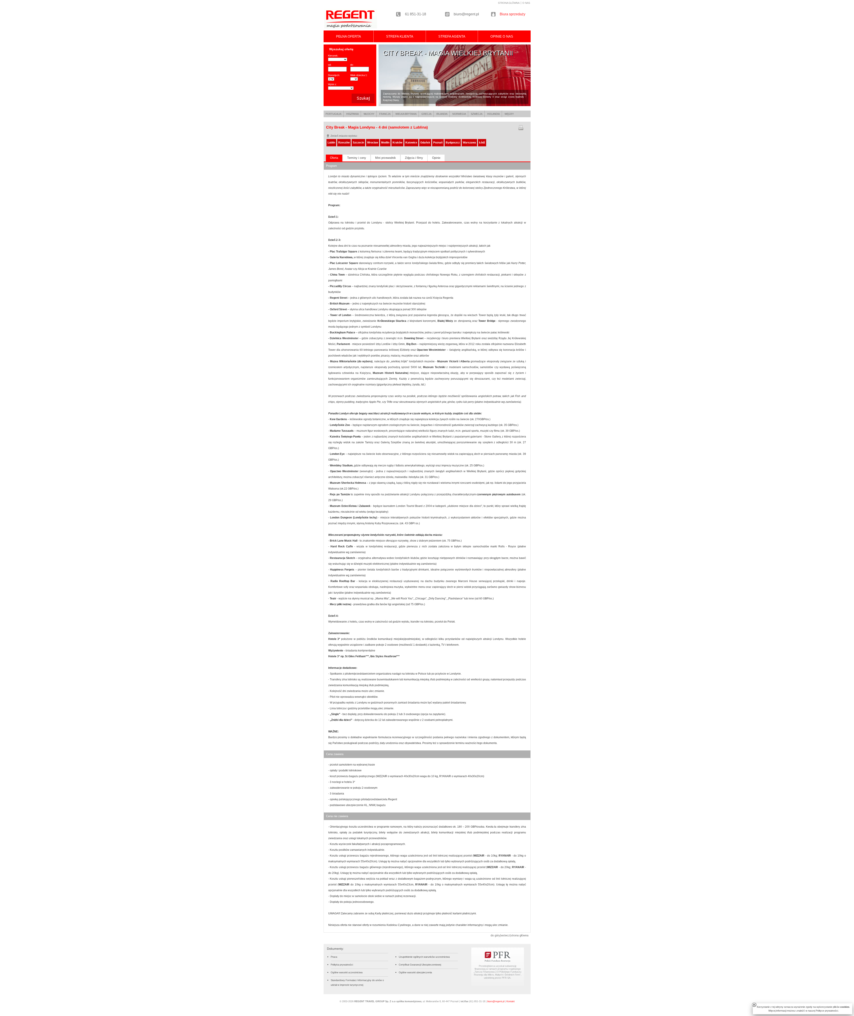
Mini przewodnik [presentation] (385, 157)
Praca (334, 957)
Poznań (438, 142)
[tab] (334, 158)
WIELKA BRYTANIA (406, 114)
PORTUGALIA (333, 114)
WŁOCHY (369, 114)
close (754, 1004)
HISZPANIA (352, 114)
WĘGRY (509, 114)
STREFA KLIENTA (399, 36)
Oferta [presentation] (334, 157)
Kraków (397, 142)
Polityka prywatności (342, 964)
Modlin (385, 142)
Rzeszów (344, 142)
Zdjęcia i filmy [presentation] (414, 157)
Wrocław (372, 142)
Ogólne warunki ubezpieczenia (415, 972)
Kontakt (510, 1001)
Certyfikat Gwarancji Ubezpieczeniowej (420, 964)
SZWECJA (476, 114)
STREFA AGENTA (451, 36)
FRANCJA (385, 114)
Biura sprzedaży (512, 14)
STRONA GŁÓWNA (509, 3)
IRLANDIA (441, 114)
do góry (495, 935)
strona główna (519, 935)
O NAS (526, 3)
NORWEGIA (459, 114)
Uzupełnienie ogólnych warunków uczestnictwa (424, 957)
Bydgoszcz (453, 142)
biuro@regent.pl (466, 14)
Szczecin (358, 142)
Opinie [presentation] (436, 157)
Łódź (482, 142)
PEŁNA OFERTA (348, 36)
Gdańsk (425, 142)
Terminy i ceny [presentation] (356, 157)
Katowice (411, 142)
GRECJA (426, 114)
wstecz (505, 935)
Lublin (331, 142)
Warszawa (469, 142)
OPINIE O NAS (501, 36)
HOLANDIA (493, 114)
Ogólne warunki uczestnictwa (347, 972)
